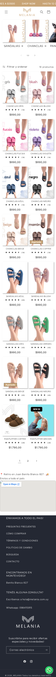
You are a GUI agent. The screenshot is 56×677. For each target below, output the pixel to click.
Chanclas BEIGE (15, 249)
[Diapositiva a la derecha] (34, 55)
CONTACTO (12, 561)
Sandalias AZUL (15, 296)
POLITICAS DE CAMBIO (19, 547)
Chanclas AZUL (15, 201)
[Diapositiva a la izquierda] (21, 55)
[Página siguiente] (36, 461)
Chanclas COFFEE (41, 249)
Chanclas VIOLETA (41, 153)
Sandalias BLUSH (41, 296)
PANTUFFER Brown (41, 439)
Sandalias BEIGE (15, 391)
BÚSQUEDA (12, 554)
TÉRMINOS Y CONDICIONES (22, 540)
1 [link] (19, 460)
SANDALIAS (12, 46)
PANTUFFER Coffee (15, 439)
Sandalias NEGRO (41, 391)
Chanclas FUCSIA (15, 153)
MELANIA (17, 675)
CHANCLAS (35, 46)
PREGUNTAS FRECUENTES (21, 526)
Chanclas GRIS (15, 106)
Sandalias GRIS (15, 344)
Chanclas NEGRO (41, 201)
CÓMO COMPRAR (16, 533)
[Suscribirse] (46, 650)
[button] (6, 12)
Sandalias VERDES (41, 344)
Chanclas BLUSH (41, 106)
